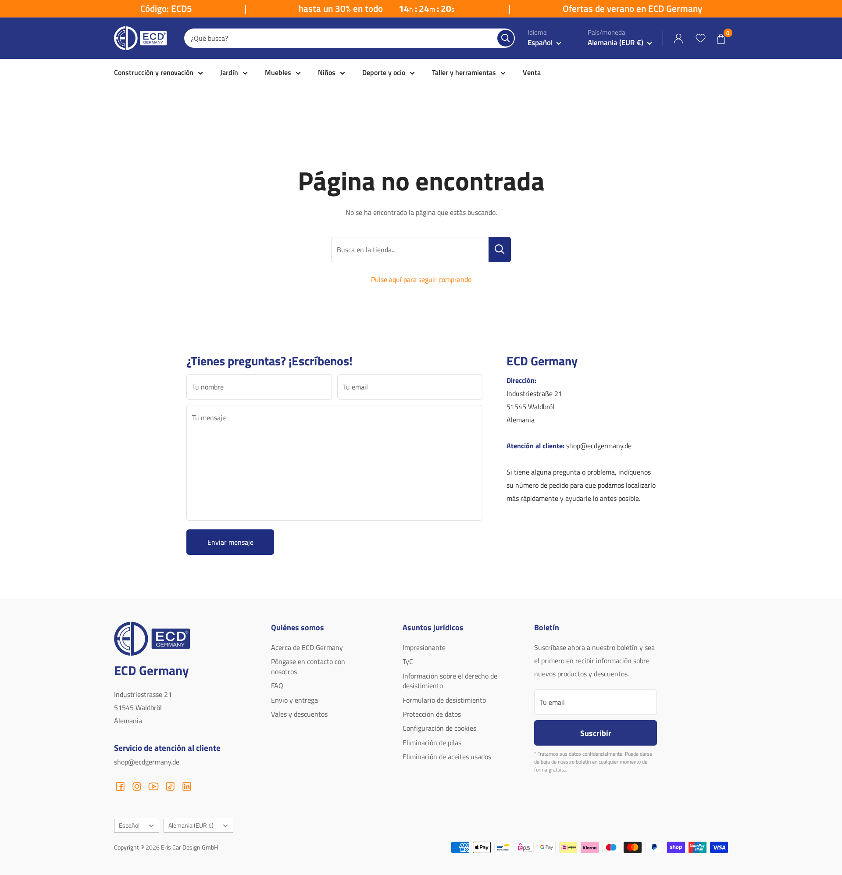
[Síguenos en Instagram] (137, 786)
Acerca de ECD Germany (307, 647)
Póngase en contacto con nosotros (308, 666)
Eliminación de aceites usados (447, 756)
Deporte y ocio (383, 72)
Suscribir (595, 733)
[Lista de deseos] (700, 38)
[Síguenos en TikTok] (170, 786)
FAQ (277, 685)
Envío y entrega (294, 700)
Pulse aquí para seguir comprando (421, 279)
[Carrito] (721, 38)
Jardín (229, 72)
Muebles (278, 72)
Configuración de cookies (439, 728)
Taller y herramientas (464, 72)
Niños (326, 72)
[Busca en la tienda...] (500, 249)
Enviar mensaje (230, 542)
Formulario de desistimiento (444, 700)
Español (129, 825)
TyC (408, 661)
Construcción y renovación (153, 72)
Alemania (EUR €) (191, 825)
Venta (532, 72)
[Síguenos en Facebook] (120, 786)
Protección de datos (432, 714)
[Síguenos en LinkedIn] (187, 786)
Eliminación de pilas (432, 742)
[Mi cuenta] (678, 38)
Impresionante (424, 647)
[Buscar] (505, 38)
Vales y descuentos (299, 714)
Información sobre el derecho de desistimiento (450, 681)
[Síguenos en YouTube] (153, 786)
